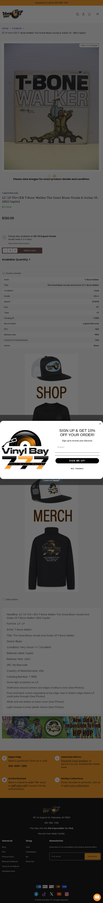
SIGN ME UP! (77, 461)
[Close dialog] (100, 423)
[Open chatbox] (97, 897)
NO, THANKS (77, 469)
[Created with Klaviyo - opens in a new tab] (51, 480)
